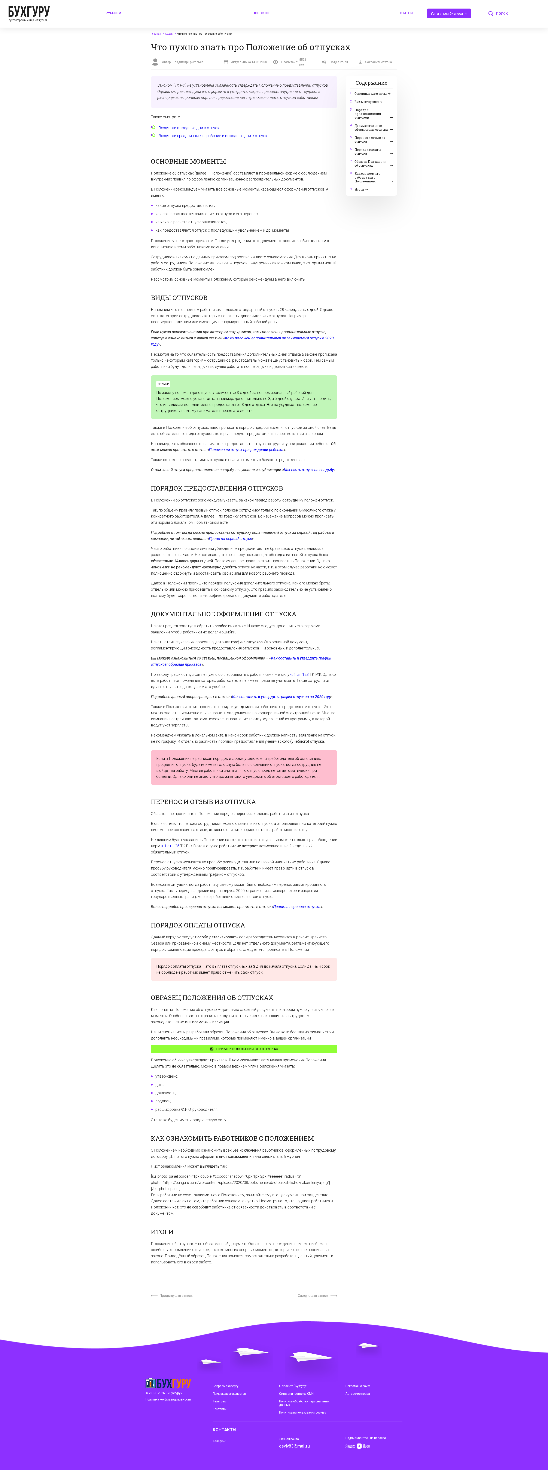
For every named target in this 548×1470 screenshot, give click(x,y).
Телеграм (219, 1401)
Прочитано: (293, 62)
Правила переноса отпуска (296, 906)
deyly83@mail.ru (294, 1446)
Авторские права (357, 1393)
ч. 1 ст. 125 (170, 846)
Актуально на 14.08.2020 (249, 62)
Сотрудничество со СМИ (296, 1393)
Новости (261, 13)
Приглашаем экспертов (229, 1393)
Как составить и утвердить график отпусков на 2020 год (281, 696)
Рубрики (113, 13)
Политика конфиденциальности (168, 1399)
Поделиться (339, 62)
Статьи (406, 13)
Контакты (219, 1409)
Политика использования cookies (302, 1412)
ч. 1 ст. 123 (299, 674)
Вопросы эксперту (225, 1386)
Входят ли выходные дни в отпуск (189, 128)
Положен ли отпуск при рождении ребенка (246, 449)
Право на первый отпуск (230, 538)
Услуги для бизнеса (447, 14)
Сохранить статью (378, 62)
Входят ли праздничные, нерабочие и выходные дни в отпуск (213, 135)
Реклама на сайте (358, 1386)
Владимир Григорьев (188, 62)
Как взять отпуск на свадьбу (309, 469)
